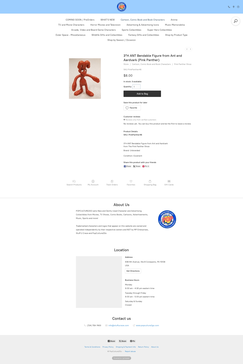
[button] (132, 107)
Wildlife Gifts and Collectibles (107, 35)
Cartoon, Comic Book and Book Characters (143, 19)
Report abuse (130, 351)
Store (126, 64)
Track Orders (112, 184)
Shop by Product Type (176, 35)
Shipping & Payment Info (126, 347)
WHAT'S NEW (107, 19)
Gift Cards (169, 184)
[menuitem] (187, 49)
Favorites (131, 184)
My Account (93, 184)
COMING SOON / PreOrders (80, 19)
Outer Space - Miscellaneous (70, 35)
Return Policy (143, 347)
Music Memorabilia (175, 24)
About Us (155, 347)
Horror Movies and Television (105, 24)
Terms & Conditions (92, 347)
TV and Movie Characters (71, 24)
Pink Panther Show (182, 64)
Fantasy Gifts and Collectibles (143, 35)
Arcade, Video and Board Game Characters (93, 30)
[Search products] (235, 21)
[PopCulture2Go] (121, 6)
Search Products (74, 184)
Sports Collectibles (131, 30)
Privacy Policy (108, 347)
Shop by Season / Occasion (121, 40)
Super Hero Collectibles (159, 30)
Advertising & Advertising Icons (143, 24)
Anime (174, 19)
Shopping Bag (150, 184)
